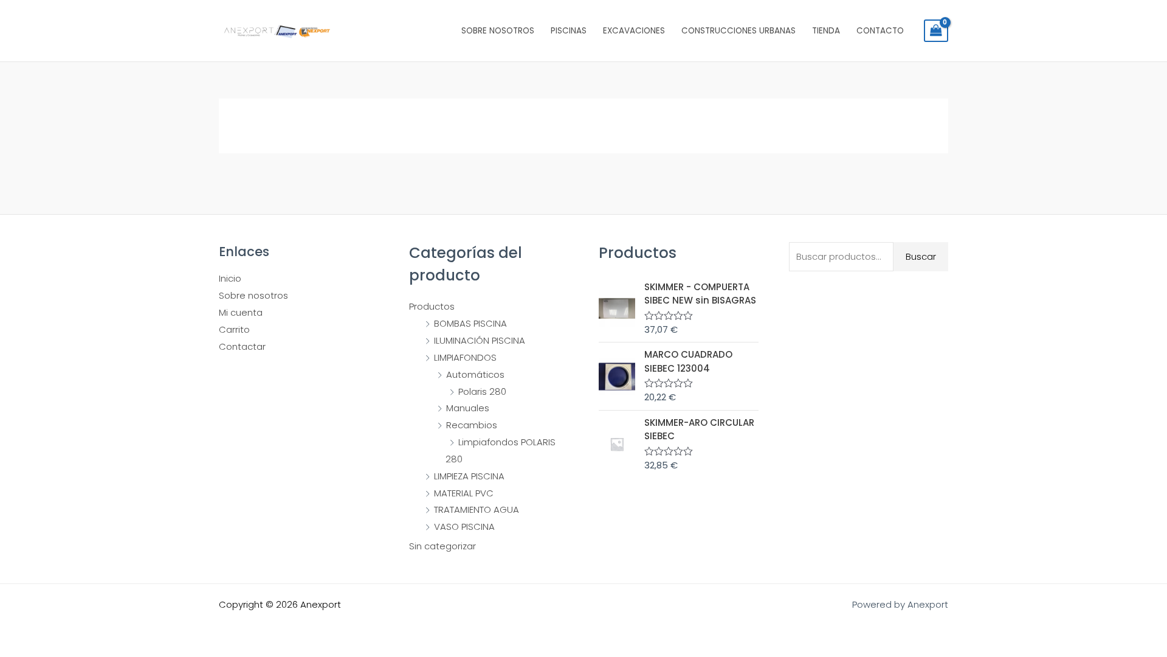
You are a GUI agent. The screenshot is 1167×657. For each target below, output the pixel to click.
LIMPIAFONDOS (465, 357)
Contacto (880, 30)
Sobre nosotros (497, 30)
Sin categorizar (442, 546)
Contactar (242, 346)
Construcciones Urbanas (738, 30)
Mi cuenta (241, 312)
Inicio (230, 278)
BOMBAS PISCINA (470, 323)
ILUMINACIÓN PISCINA (479, 340)
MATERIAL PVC (464, 493)
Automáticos (475, 374)
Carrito (234, 329)
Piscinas (569, 30)
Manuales (467, 407)
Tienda (826, 30)
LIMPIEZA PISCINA (469, 476)
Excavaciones (634, 30)
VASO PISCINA (464, 526)
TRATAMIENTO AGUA (476, 509)
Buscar (921, 256)
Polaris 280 (482, 391)
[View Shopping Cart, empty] (936, 31)
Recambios (471, 425)
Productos (432, 306)
